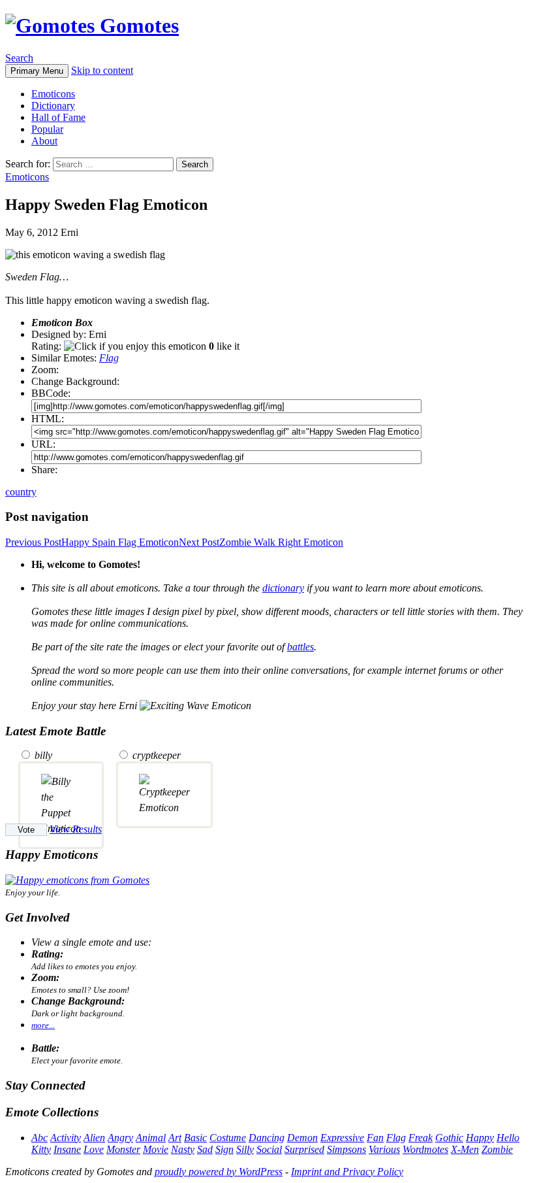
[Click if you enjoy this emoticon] (135, 346)
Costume (227, 1137)
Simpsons (346, 1149)
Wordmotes (425, 1149)
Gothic (449, 1137)
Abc (39, 1137)
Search (19, 57)
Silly (245, 1149)
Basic (195, 1137)
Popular (47, 129)
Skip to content (102, 70)
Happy (480, 1137)
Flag (109, 357)
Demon (302, 1137)
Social (269, 1149)
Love (94, 1149)
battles (300, 646)
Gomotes (137, 25)
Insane (67, 1149)
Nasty (182, 1149)
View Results (76, 829)
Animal (151, 1137)
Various (384, 1149)
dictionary (283, 587)
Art (174, 1137)
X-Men (465, 1149)
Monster (123, 1149)
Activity (65, 1137)
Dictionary (53, 105)
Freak (420, 1137)
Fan (375, 1137)
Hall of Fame (58, 117)
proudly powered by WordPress (219, 1171)
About (44, 140)
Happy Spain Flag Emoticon (92, 542)
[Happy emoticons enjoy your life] (77, 880)
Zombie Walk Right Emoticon (261, 542)
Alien (94, 1137)
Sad (205, 1149)
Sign (224, 1149)
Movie (155, 1149)
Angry (120, 1137)
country (21, 491)
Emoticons (53, 93)
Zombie (497, 1149)
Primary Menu (36, 71)
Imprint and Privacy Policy (347, 1171)
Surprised (304, 1149)
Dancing (266, 1137)
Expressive (342, 1137)
